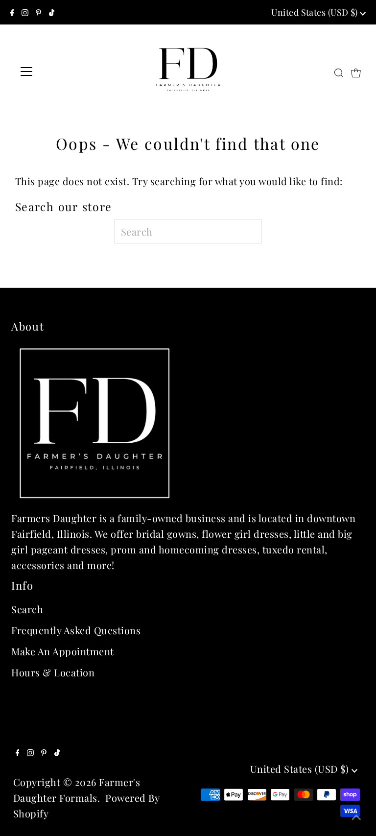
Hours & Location (52, 672)
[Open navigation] (55, 71)
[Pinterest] (38, 12)
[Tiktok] (52, 12)
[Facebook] (12, 12)
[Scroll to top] (356, 816)
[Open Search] (338, 72)
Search (27, 609)
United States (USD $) (315, 12)
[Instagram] (25, 12)
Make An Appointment (62, 651)
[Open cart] (356, 71)
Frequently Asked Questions (76, 630)
